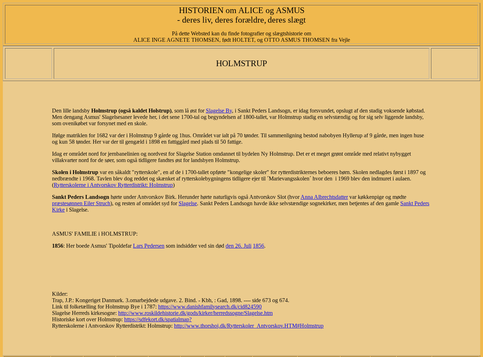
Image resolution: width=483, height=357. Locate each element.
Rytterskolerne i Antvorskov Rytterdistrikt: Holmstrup (113, 185)
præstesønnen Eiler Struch (81, 203)
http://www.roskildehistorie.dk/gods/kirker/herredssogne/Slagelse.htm (195, 313)
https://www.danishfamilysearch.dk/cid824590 (210, 307)
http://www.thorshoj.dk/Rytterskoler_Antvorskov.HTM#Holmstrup (249, 326)
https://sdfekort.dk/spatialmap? (158, 319)
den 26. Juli (238, 246)
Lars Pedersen (148, 246)
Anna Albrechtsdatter (324, 197)
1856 (258, 246)
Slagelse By (219, 111)
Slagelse (188, 203)
